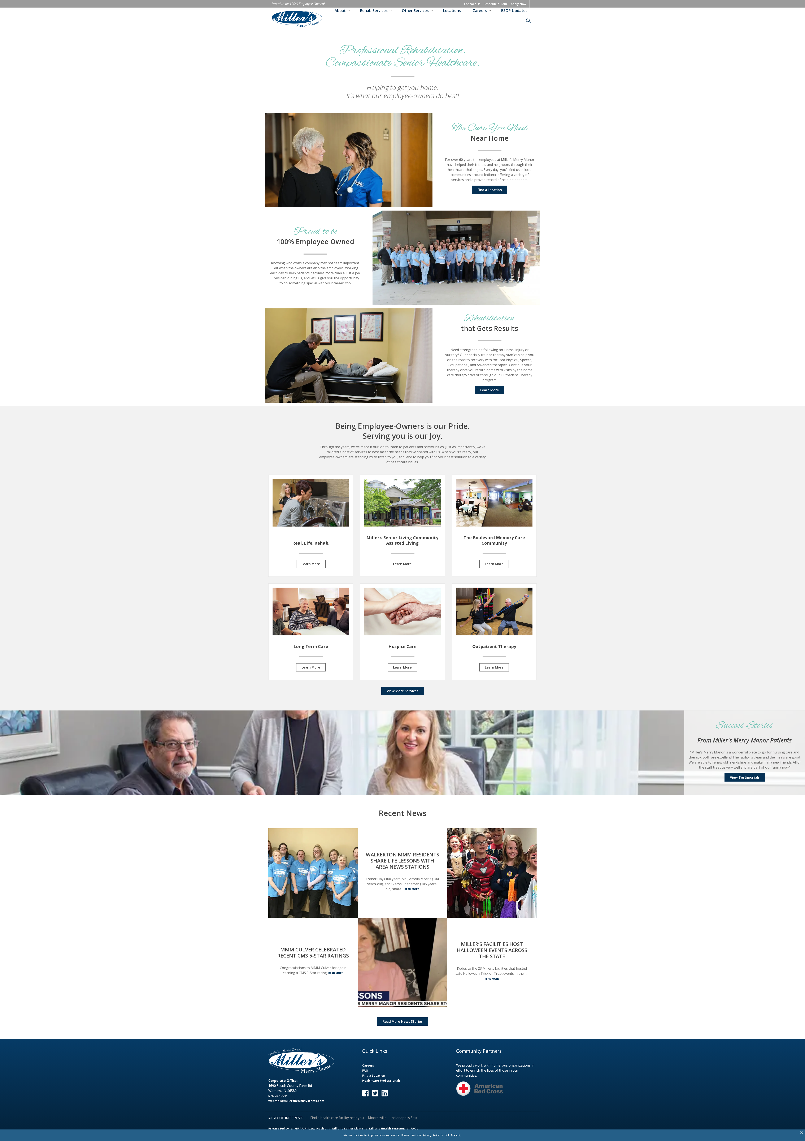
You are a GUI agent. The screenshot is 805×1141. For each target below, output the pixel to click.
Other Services (415, 10)
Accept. (456, 1135)
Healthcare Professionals (381, 1080)
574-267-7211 (278, 1096)
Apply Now (518, 4)
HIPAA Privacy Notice (310, 1129)
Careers (480, 10)
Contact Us (472, 4)
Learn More (489, 390)
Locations (452, 10)
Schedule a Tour (495, 4)
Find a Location (490, 189)
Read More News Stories (403, 1021)
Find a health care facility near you (337, 1117)
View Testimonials (745, 777)
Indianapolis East (404, 1117)
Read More (335, 973)
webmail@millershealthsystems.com (296, 1101)
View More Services (402, 691)
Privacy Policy (431, 1135)
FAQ (365, 1070)
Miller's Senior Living (347, 1129)
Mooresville (377, 1117)
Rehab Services (374, 10)
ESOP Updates (514, 10)
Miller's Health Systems (387, 1129)
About (340, 10)
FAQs (414, 1129)
